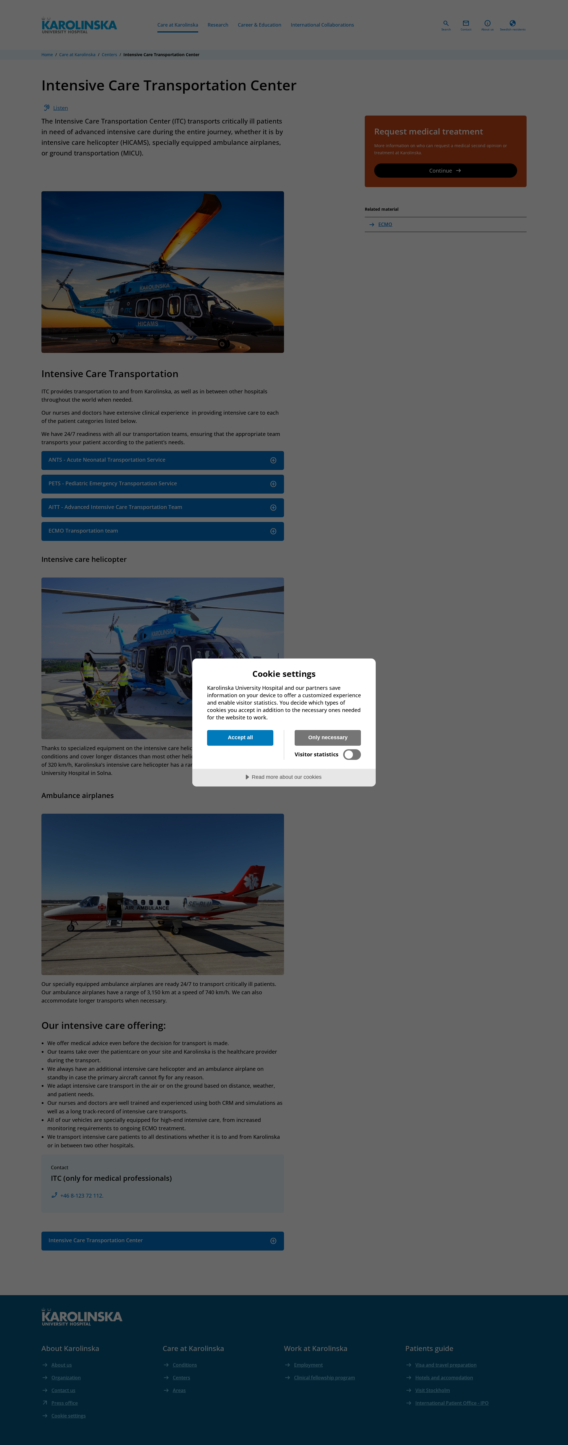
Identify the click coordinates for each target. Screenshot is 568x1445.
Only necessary (328, 737)
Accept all (240, 737)
